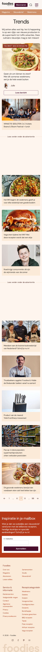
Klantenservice (8, 594)
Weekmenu (32, 12)
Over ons (6, 570)
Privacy (5, 610)
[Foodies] (7, 4)
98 (33, 498)
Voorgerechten (27, 601)
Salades (25, 595)
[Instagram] (12, 640)
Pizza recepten (27, 624)
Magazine (6, 12)
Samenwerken (27, 570)
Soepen (25, 598)
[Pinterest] (24, 640)
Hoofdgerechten (28, 604)
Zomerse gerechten (29, 614)
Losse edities (7, 579)
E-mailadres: (8, 539)
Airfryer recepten (28, 627)
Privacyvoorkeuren (9, 616)
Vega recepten (27, 631)
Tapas (24, 621)
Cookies (6, 613)
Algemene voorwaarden (7, 605)
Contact (6, 601)
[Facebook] (18, 640)
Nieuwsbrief (18, 12)
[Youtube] (29, 640)
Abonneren (21, 5)
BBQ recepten (27, 618)
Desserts (25, 608)
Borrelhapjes (26, 611)
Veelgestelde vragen (10, 597)
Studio (24, 573)
